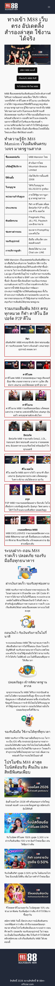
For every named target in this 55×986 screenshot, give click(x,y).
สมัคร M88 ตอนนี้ (27, 70)
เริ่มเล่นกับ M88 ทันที (27, 78)
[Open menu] (49, 7)
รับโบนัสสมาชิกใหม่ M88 (27, 86)
